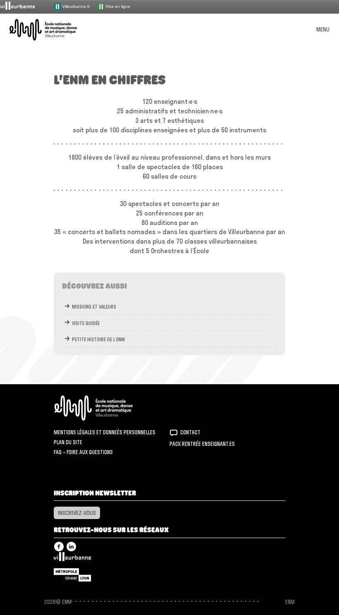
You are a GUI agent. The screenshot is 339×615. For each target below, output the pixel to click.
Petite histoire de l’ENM (98, 339)
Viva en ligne (117, 6)
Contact (190, 432)
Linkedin (71, 546)
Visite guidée (86, 323)
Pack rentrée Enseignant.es (202, 443)
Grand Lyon (72, 574)
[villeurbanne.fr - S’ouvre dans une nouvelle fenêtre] (23, 6)
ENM (104, 408)
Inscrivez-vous (77, 513)
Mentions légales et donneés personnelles (104, 432)
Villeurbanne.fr (75, 6)
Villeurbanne (72, 558)
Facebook (59, 546)
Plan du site (68, 442)
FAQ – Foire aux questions (83, 452)
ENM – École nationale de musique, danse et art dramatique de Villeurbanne (53, 30)
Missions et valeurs (94, 307)
